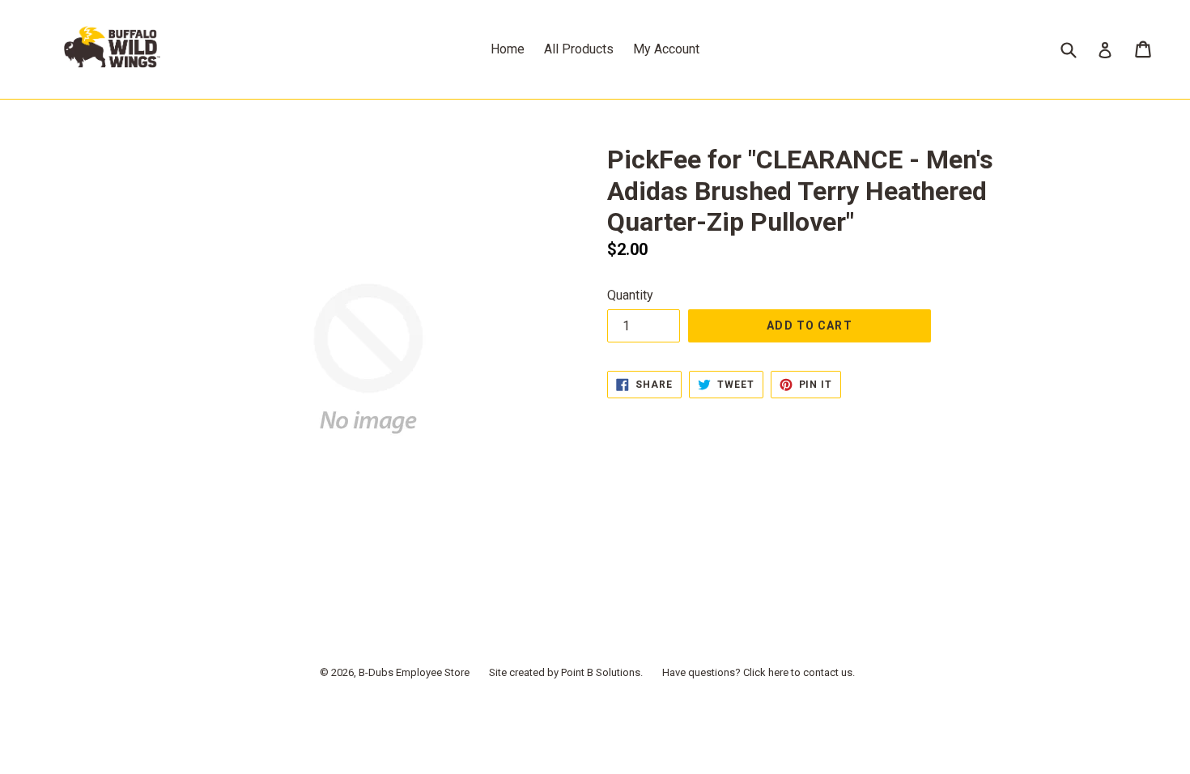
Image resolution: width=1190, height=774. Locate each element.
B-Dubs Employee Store (414, 672)
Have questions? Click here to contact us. (758, 672)
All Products (579, 49)
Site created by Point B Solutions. (566, 672)
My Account (666, 49)
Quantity (630, 295)
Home (508, 49)
